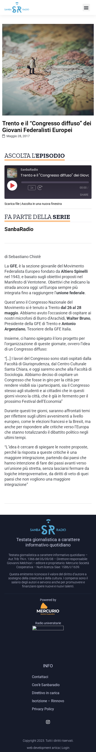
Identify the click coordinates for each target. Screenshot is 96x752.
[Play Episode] (12, 185)
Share (84, 195)
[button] (86, 7)
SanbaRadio (18, 229)
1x (31, 187)
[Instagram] (48, 722)
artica (56, 748)
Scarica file (11, 204)
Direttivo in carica (45, 693)
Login (65, 748)
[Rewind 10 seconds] (23, 187)
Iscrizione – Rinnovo (48, 701)
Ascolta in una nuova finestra (41, 204)
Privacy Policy (43, 709)
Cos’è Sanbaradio (46, 685)
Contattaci (40, 677)
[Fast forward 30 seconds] (40, 187)
